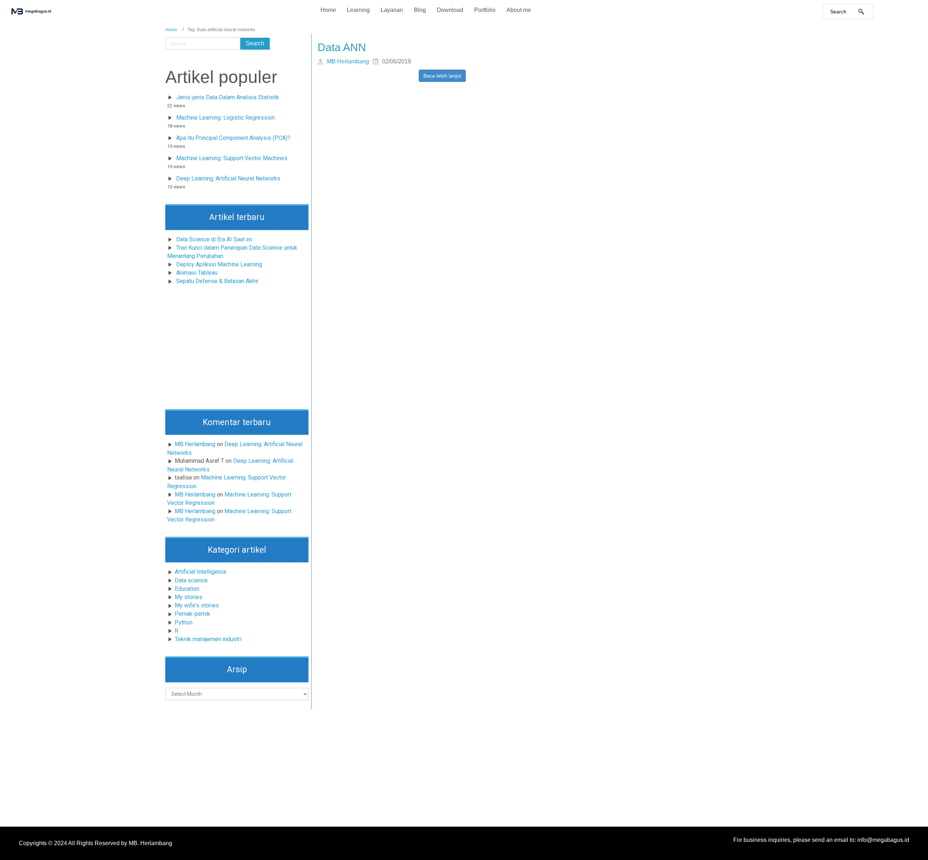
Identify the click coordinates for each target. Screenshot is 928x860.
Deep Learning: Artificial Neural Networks (228, 178)
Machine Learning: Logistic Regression (225, 117)
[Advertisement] (237, 349)
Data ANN (342, 47)
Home (171, 29)
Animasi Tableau (197, 272)
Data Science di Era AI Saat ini (214, 239)
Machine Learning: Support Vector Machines (231, 158)
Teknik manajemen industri (208, 639)
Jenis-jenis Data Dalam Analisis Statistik (227, 97)
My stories (188, 597)
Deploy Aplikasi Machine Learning (219, 264)
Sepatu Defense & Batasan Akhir (217, 281)
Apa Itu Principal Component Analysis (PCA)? (233, 137)
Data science (191, 580)
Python (183, 622)
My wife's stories (197, 605)
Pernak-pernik (192, 613)
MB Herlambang (195, 444)
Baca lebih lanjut (442, 76)
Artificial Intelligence (201, 571)
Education (187, 588)
